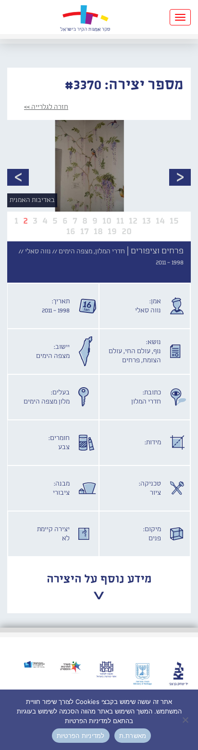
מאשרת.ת (133, 735)
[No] (186, 720)
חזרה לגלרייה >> (46, 107)
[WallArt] (85, 17)
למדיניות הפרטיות (81, 735)
